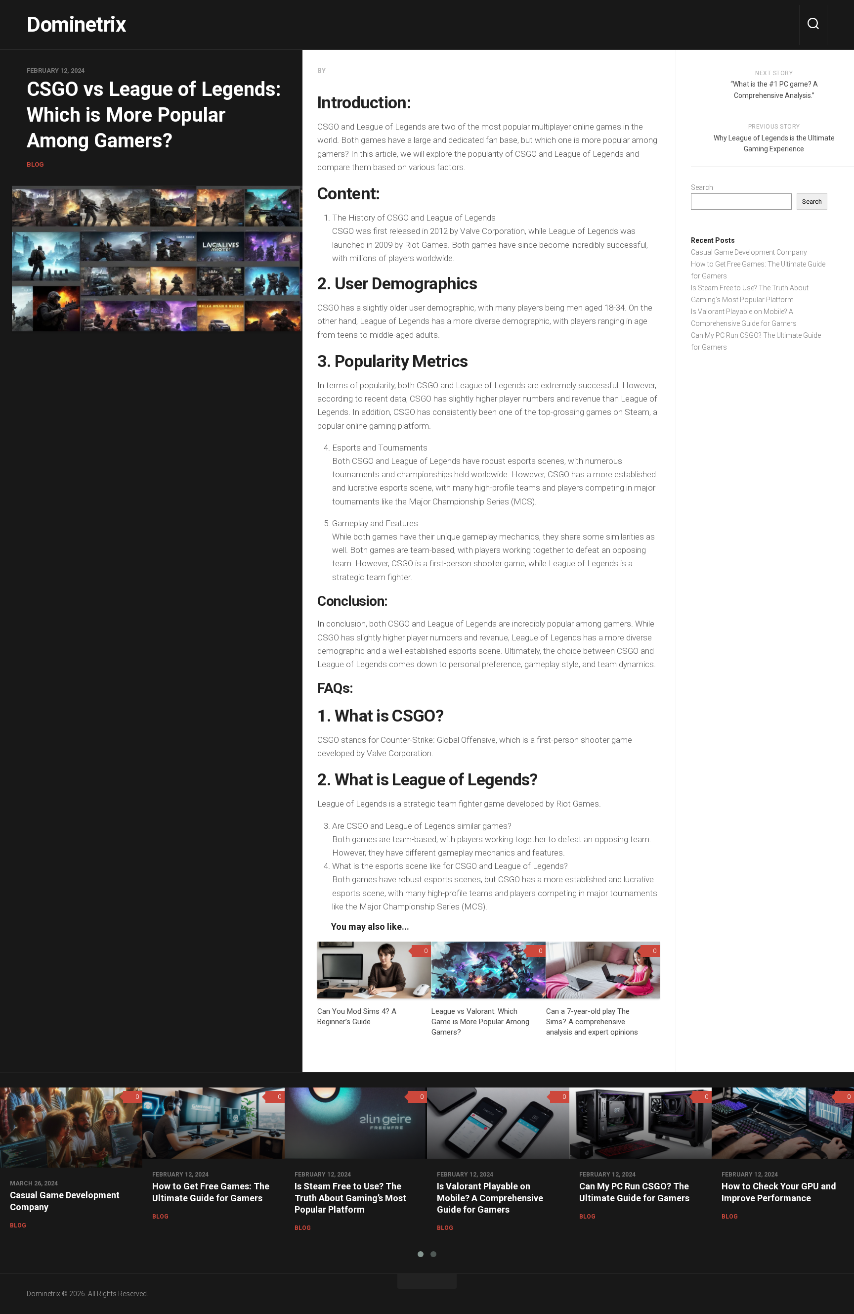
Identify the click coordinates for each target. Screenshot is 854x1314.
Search (702, 187)
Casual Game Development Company (749, 252)
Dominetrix (76, 24)
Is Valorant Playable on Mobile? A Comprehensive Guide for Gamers (490, 1198)
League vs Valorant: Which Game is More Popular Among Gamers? (480, 1022)
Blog (35, 164)
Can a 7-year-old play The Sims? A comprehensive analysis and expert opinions (592, 1022)
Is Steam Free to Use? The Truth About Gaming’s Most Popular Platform (350, 1198)
